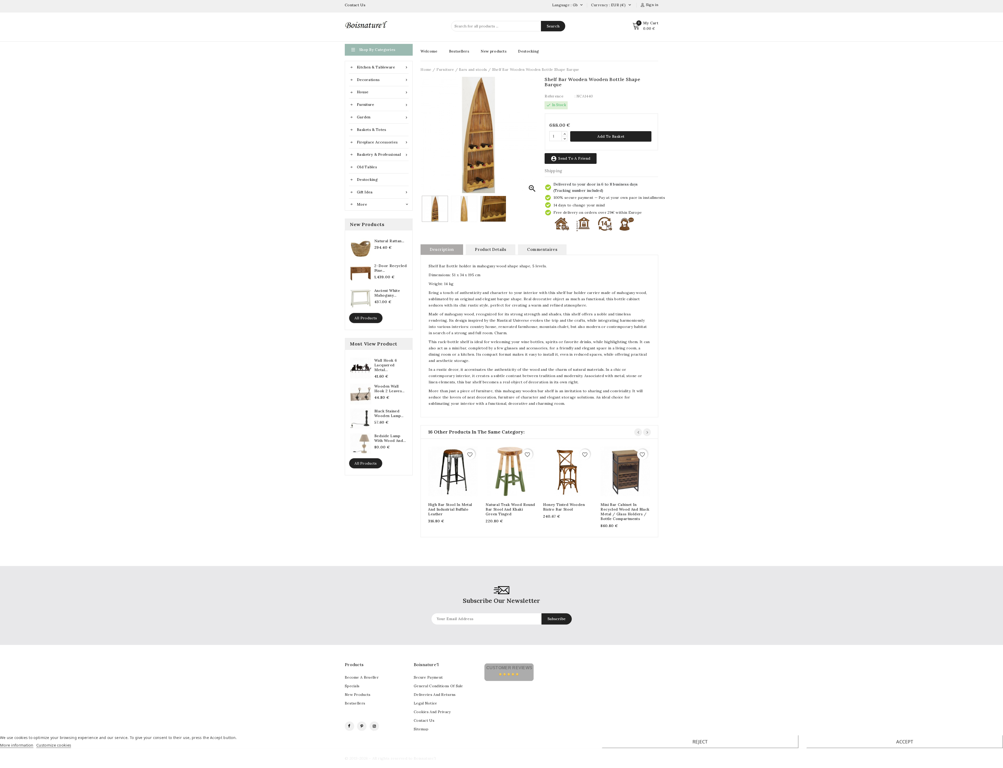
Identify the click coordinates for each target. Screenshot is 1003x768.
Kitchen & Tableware (383, 67)
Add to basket (610, 136)
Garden (383, 117)
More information (16, 745)
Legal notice (425, 703)
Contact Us (355, 5)
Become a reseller (362, 677)
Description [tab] (442, 249)
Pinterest (361, 726)
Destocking (367, 179)
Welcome (429, 51)
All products (365, 318)
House (383, 92)
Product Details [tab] (490, 249)
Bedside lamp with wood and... (390, 438)
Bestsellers (459, 51)
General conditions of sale (438, 686)
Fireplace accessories (383, 142)
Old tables (367, 167)
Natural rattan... (389, 241)
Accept (904, 741)
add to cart (447, 472)
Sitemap (421, 729)
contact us (424, 720)
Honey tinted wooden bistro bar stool (564, 507)
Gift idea (383, 192)
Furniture (383, 104)
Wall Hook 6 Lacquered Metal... (385, 365)
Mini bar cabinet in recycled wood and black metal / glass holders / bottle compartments (624, 511)
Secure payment (428, 677)
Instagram (374, 726)
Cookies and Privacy (432, 711)
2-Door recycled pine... (390, 268)
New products (493, 51)
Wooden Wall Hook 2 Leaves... (389, 388)
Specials (352, 686)
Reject (700, 741)
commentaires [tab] (542, 249)
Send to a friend (570, 158)
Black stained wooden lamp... (389, 413)
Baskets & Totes (371, 129)
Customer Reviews (509, 668)
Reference (554, 96)
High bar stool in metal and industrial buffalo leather (450, 509)
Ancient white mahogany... (387, 293)
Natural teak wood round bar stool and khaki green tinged (510, 509)
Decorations (383, 79)
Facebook (349, 726)
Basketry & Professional (383, 154)
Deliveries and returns (435, 694)
